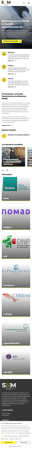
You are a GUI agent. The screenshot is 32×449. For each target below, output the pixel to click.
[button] (3, 170)
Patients (11, 65)
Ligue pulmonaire (11, 343)
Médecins (11, 52)
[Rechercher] (23, 3)
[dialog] (16, 435)
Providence (8, 285)
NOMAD (7, 227)
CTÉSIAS (7, 314)
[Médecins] (4, 54)
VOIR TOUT (11, 60)
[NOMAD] (16, 218)
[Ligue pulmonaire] (16, 334)
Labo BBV (7, 372)
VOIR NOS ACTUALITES (10, 41)
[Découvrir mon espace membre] (4, 136)
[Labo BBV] (16, 363)
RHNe (6, 198)
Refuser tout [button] (23, 442)
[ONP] (16, 247)
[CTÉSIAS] (16, 305)
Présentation (6, 125)
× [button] (30, 422)
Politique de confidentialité (25, 433)
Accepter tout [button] (8, 442)
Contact (10, 79)
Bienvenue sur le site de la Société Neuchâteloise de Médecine (15, 26)
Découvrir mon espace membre (18, 135)
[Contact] (4, 80)
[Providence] (16, 276)
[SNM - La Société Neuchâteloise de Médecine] (6, 3)
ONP (5, 256)
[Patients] (4, 67)
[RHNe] (16, 189)
